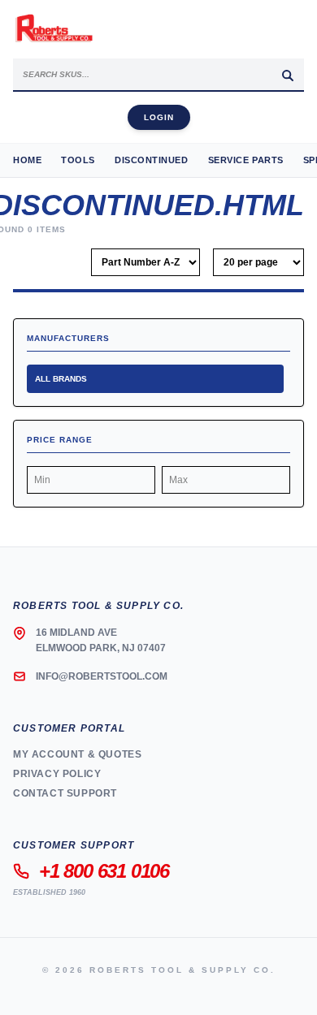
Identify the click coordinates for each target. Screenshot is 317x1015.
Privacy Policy (57, 774)
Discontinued (152, 160)
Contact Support (65, 793)
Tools (78, 160)
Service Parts (246, 160)
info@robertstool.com (101, 676)
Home (27, 160)
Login (159, 117)
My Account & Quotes (77, 754)
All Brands (61, 378)
